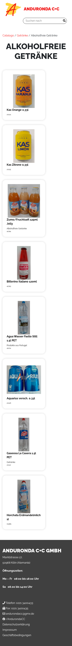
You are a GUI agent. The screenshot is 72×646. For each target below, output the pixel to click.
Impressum (10, 629)
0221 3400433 (24, 603)
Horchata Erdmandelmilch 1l (24, 517)
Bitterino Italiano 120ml (22, 281)
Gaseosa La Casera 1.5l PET (21, 455)
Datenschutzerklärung (16, 624)
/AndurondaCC (15, 619)
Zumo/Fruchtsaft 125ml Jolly (22, 221)
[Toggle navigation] (10, 20)
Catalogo (8, 35)
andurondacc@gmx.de (20, 613)
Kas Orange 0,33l (17, 109)
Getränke (22, 35)
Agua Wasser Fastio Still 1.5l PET (22, 338)
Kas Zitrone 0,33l (17, 164)
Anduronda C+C (41, 8)
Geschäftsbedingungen (17, 635)
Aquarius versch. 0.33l (21, 398)
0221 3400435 (19, 608)
